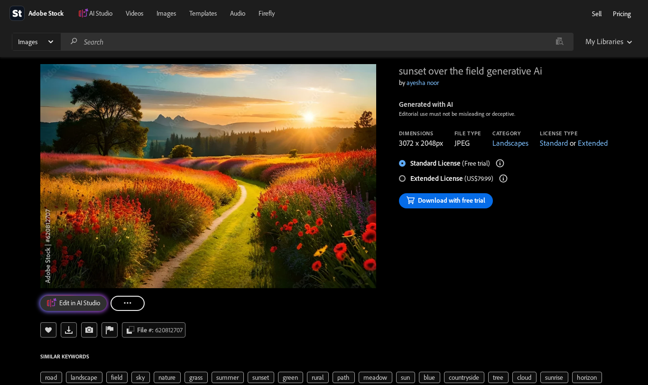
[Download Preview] (69, 330)
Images (166, 13)
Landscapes (510, 143)
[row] (51, 377)
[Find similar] (559, 42)
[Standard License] (500, 163)
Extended (593, 143)
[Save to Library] (48, 330)
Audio (237, 13)
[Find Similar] (89, 330)
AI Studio (100, 13)
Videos (134, 13)
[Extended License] (503, 178)
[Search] (74, 42)
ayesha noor (423, 82)
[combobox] (317, 41)
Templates (203, 13)
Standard (554, 143)
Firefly (267, 13)
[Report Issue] (110, 330)
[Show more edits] (128, 303)
